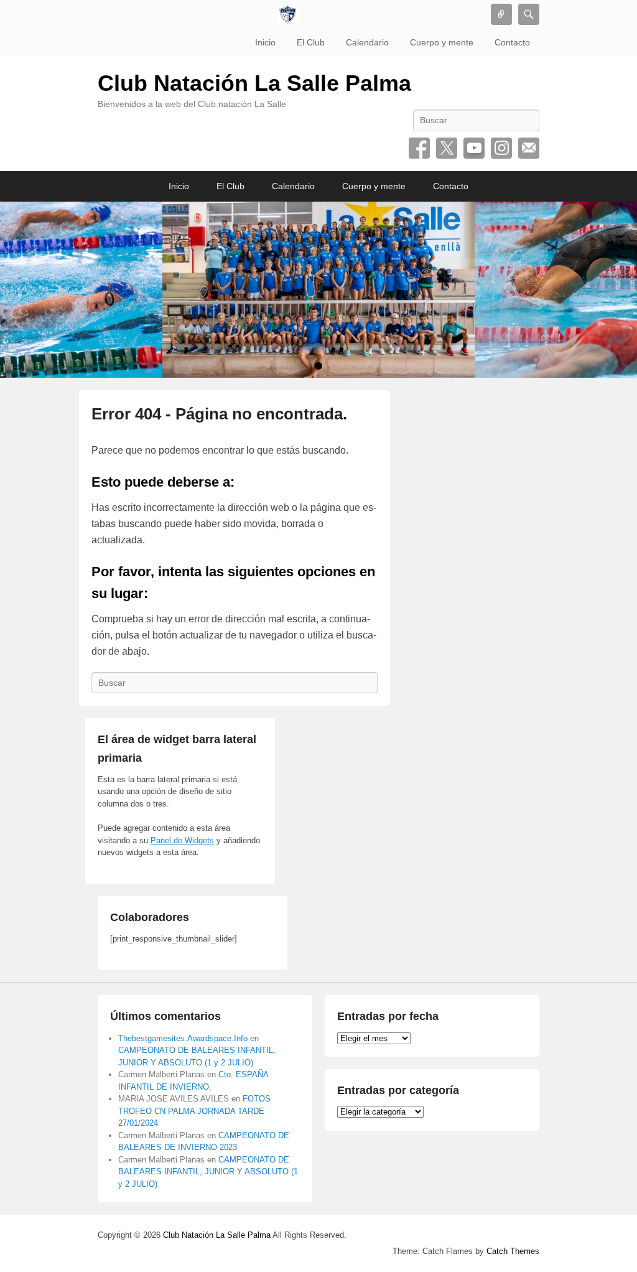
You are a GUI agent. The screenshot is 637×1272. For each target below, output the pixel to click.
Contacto (512, 42)
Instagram (501, 148)
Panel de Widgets (182, 840)
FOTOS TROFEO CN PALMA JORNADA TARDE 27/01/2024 (194, 1111)
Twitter (446, 148)
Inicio (265, 42)
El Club (311, 42)
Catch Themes (512, 1251)
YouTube (474, 148)
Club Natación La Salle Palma (254, 83)
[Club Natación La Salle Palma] (287, 14)
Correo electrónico (528, 148)
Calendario (367, 42)
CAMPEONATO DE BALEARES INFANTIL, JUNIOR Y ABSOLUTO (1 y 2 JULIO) (208, 1172)
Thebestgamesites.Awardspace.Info (183, 1038)
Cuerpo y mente (441, 42)
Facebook (419, 148)
